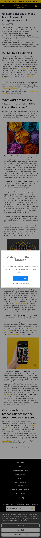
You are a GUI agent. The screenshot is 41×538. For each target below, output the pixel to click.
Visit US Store (20, 278)
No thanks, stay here (20, 283)
